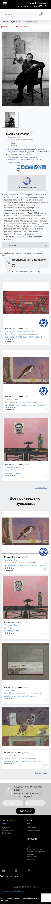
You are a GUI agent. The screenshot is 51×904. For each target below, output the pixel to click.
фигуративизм (14, 160)
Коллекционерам (33, 830)
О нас (29, 846)
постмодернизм (36, 337)
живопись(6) (28, 154)
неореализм (24, 405)
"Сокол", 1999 (11, 399)
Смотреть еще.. (41, 487)
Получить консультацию (9, 876)
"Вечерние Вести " (13, 467)
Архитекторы (7, 830)
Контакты (30, 859)
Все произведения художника (25, 501)
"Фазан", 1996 (10, 755)
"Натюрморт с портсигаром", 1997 (21, 331)
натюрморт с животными (31, 160)
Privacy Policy (32, 856)
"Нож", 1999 (9, 690)
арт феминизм (11, 405)
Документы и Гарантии (36, 851)
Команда (30, 854)
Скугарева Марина (30, 22)
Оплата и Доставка (34, 849)
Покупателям (32, 827)
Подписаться (25, 811)
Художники (15, 22)
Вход (32, 3)
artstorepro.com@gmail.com (13, 891)
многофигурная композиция (27, 157)
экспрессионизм (11, 696)
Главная (5, 22)
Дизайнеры (6, 833)
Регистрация (42, 3)
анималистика (14, 162)
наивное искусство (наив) (16, 337)
